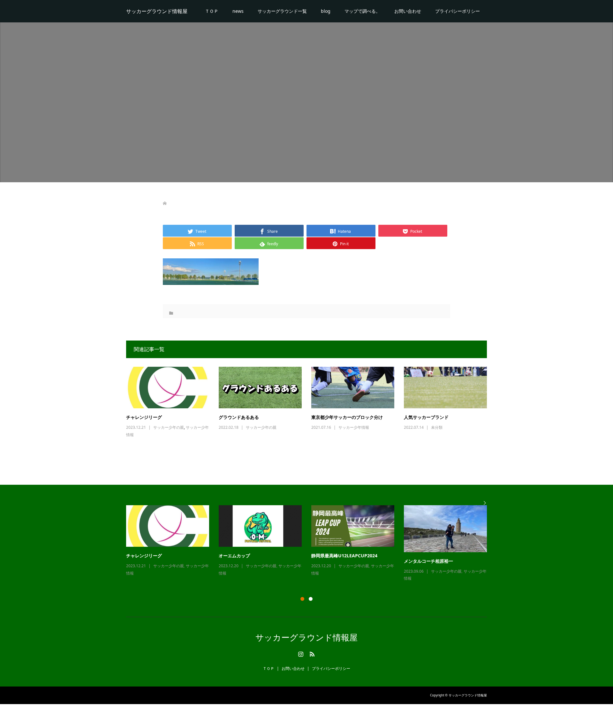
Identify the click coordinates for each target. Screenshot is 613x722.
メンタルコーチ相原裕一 (428, 561)
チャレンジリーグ (144, 417)
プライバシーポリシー (457, 11)
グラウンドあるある (239, 417)
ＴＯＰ (211, 11)
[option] (311, 543)
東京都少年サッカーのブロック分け (347, 417)
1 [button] (302, 599)
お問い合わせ (407, 11)
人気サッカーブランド (426, 417)
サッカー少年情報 (353, 427)
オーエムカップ (234, 556)
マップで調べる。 (362, 11)
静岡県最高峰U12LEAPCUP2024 (344, 556)
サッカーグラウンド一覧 (282, 11)
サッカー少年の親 (168, 427)
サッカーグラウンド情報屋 (156, 11)
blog (325, 11)
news (238, 11)
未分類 (437, 427)
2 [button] (311, 599)
